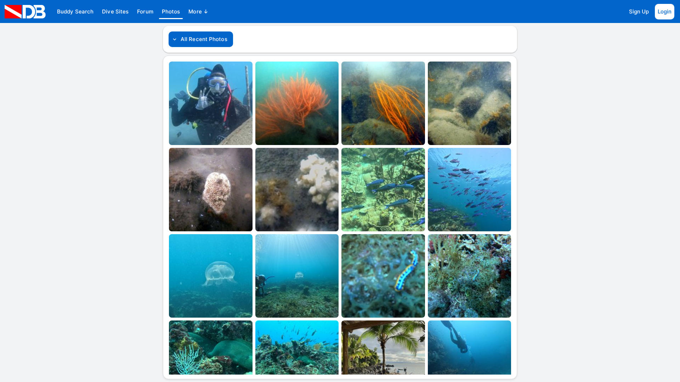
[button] (75, 11)
